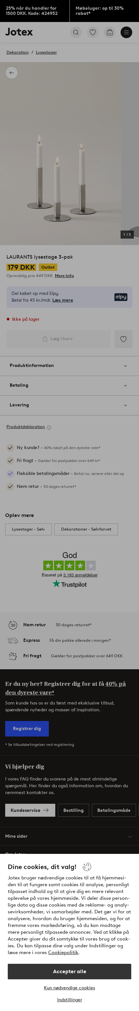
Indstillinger (69, 1000)
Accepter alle (69, 971)
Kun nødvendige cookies (69, 988)
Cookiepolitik (63, 952)
